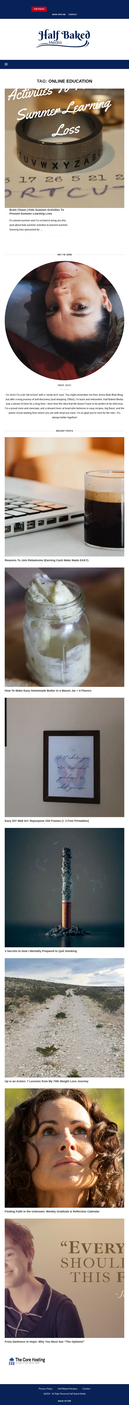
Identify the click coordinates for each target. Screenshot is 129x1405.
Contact (72, 14)
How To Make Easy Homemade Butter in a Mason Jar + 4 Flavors (48, 690)
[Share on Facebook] (38, 236)
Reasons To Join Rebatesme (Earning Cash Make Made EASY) (46, 560)
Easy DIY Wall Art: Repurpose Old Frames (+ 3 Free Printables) (47, 820)
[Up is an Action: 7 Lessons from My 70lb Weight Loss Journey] (64, 1018)
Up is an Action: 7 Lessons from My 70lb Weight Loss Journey (46, 1081)
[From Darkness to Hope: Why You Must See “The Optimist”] (64, 1278)
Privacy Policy (45, 1388)
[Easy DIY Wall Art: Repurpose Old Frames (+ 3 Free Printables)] (64, 757)
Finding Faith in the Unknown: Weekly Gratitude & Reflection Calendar (52, 1211)
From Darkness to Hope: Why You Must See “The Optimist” (44, 1341)
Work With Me (58, 14)
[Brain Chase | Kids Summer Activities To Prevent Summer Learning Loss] (64, 148)
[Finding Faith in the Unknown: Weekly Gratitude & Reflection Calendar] (64, 1148)
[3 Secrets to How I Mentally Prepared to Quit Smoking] (64, 887)
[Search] (122, 64)
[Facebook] (55, 3)
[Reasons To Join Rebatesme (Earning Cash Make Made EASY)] (64, 497)
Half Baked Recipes (67, 1388)
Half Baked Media (77, 1394)
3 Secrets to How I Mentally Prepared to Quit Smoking (41, 951)
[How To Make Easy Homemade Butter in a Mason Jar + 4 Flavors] (64, 627)
